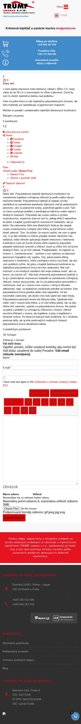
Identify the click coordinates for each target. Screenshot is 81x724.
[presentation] (14, 402)
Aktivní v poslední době (23, 178)
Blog (5, 668)
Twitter (16, 142)
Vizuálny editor (39, 393)
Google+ (17, 146)
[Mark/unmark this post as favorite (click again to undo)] (4, 80)
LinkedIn (17, 153)
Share (8, 135)
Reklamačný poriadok (15, 651)
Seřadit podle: (17, 171)
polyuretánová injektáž (17, 132)
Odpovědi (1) (17, 162)
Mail (15, 156)
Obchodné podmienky (16, 643)
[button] (14, 402)
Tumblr (16, 149)
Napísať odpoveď (15, 183)
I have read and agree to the (40, 383)
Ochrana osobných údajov (18, 659)
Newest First (17, 174)
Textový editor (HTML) (64, 393)
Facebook (18, 139)
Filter (5, 167)
